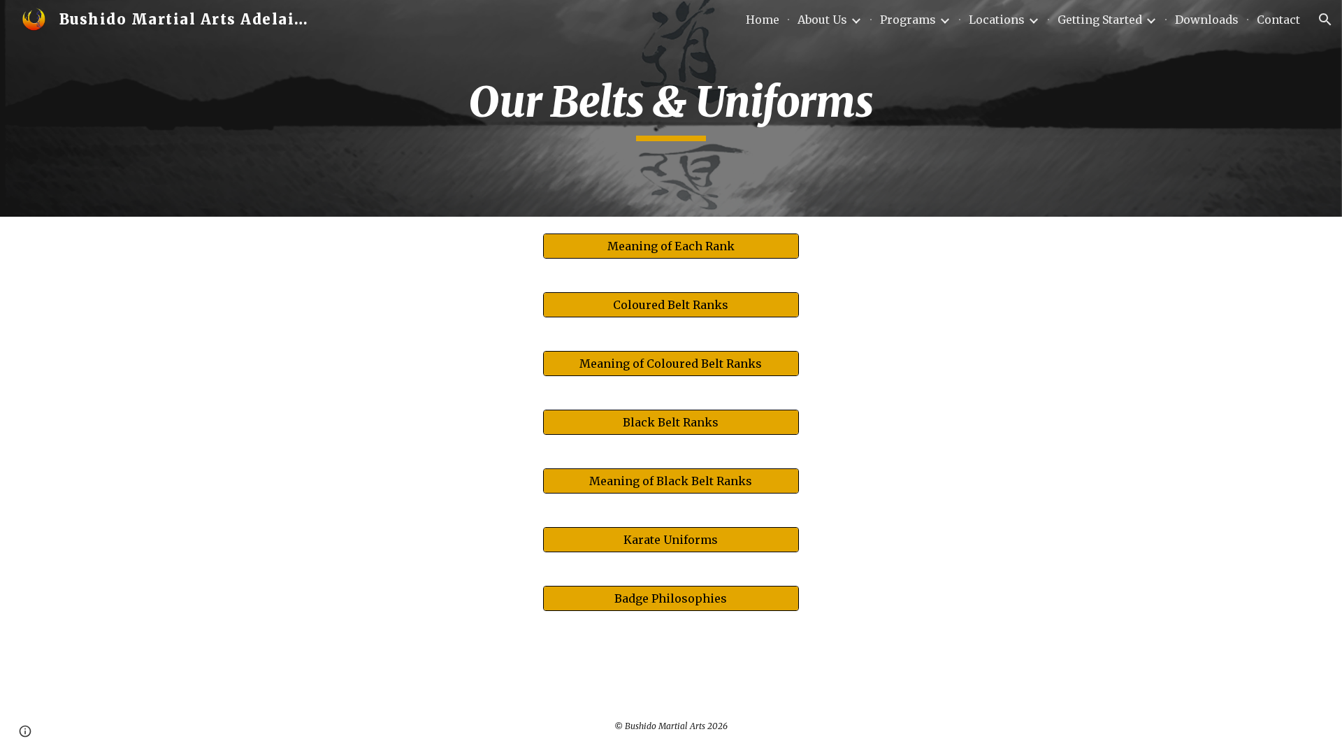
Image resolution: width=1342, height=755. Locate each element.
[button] (1325, 19)
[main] (671, 108)
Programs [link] (908, 20)
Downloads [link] (1207, 20)
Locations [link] (997, 20)
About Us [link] (822, 20)
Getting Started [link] (1100, 20)
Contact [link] (1278, 20)
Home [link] (762, 20)
